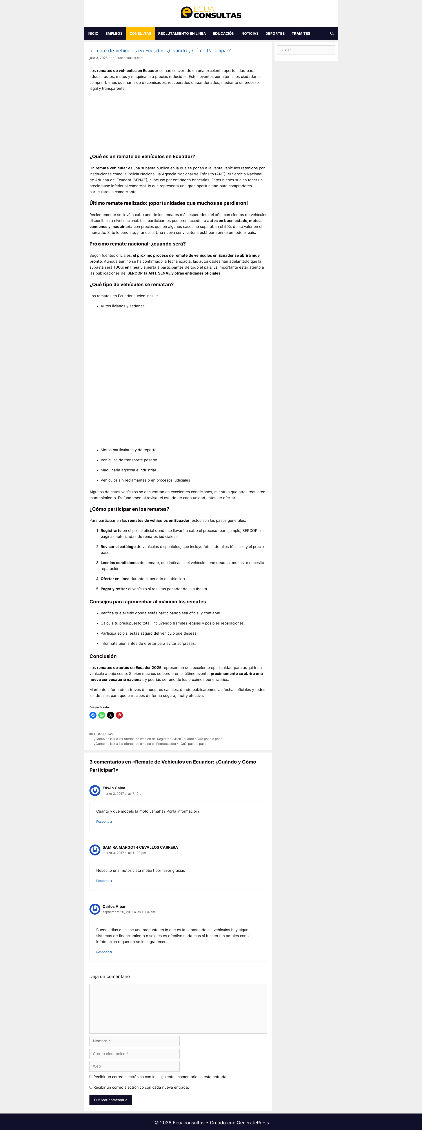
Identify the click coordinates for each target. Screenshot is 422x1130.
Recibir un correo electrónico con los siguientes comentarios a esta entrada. (160, 1077)
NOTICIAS (250, 33)
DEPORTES (275, 33)
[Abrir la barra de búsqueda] (332, 33)
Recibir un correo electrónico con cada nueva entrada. (141, 1087)
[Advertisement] (178, 123)
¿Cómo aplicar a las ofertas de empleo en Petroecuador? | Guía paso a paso (150, 743)
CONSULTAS (140, 33)
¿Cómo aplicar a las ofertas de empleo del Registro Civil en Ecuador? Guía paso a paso (158, 739)
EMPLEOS (114, 33)
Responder (104, 821)
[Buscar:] (306, 50)
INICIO (93, 33)
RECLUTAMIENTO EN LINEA (182, 33)
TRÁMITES (301, 33)
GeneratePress (253, 1122)
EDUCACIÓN (224, 33)
